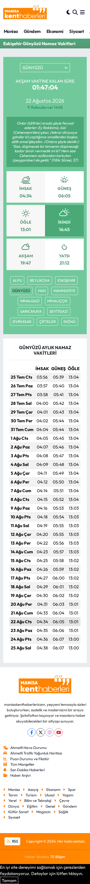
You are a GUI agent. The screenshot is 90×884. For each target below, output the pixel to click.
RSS (14, 841)
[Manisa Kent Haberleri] (25, 12)
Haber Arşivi (20, 775)
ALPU (17, 280)
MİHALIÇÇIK (57, 300)
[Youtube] (58, 732)
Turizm (31, 795)
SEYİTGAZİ (59, 311)
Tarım (13, 795)
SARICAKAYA (31, 311)
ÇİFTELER (47, 321)
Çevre (64, 800)
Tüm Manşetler (22, 764)
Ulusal (49, 795)
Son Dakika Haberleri (27, 769)
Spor (72, 789)
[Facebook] (32, 732)
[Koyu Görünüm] (68, 12)
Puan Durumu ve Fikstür (29, 758)
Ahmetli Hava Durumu (28, 747)
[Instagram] (50, 732)
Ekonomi (55, 31)
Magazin (43, 811)
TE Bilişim (57, 856)
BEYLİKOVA (40, 280)
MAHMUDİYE (65, 290)
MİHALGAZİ (30, 300)
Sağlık (63, 811)
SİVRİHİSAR (21, 321)
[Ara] (75, 12)
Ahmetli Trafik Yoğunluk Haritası (36, 753)
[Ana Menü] (82, 12)
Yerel (12, 800)
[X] (40, 732)
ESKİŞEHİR (66, 280)
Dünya (13, 806)
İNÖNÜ (70, 321)
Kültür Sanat (18, 811)
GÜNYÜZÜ (21, 290)
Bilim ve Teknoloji (37, 800)
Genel (50, 806)
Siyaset (76, 31)
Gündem (32, 31)
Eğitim (32, 806)
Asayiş (33, 789)
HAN (42, 290)
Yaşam (68, 795)
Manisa (11, 31)
